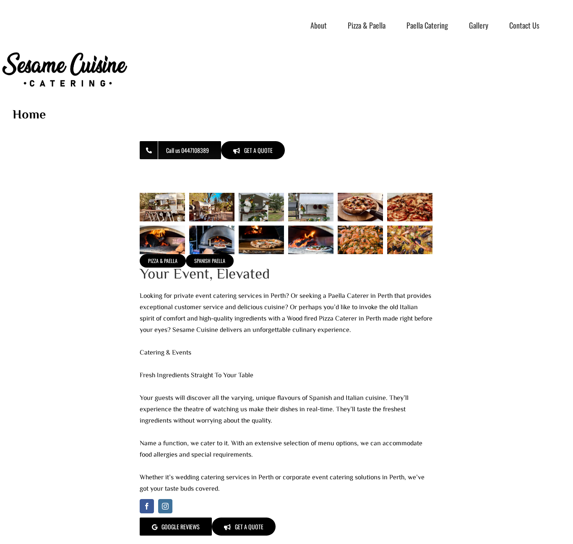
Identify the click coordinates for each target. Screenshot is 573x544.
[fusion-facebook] (147, 506)
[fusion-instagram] (165, 506)
